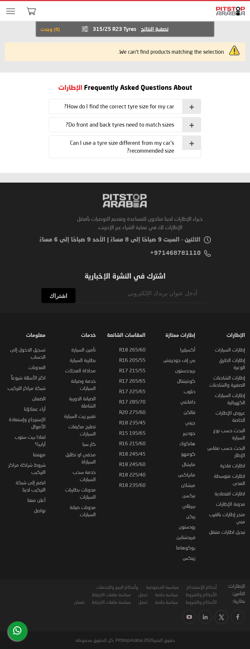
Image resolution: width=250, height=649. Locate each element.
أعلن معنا (36, 500)
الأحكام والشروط (201, 594)
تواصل (40, 510)
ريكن (190, 516)
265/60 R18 (132, 349)
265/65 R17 (132, 381)
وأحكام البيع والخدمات (117, 587)
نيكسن (188, 495)
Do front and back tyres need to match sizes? (120, 124)
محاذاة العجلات (80, 370)
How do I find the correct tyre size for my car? (119, 106)
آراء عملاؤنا (35, 409)
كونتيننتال (186, 381)
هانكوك (187, 443)
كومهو (188, 454)
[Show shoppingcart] (31, 11)
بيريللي (188, 506)
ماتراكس (186, 474)
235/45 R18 (132, 422)
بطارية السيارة (83, 360)
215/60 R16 (132, 443)
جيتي (190, 422)
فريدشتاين (185, 537)
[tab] (125, 106)
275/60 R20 (132, 412)
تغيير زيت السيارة (80, 416)
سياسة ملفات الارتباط (111, 594)
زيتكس (189, 558)
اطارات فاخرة (232, 465)
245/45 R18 (132, 454)
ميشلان (188, 485)
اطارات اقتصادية (230, 493)
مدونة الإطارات (230, 504)
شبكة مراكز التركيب (26, 388)
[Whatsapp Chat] (17, 630)
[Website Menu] (10, 11)
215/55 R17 (132, 370)
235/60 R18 (132, 485)
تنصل (142, 594)
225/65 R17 (132, 391)
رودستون (187, 527)
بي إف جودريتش (179, 360)
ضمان (79, 602)
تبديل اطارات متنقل (227, 532)
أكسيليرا (187, 349)
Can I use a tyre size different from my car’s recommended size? (122, 146)
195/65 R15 (132, 433)
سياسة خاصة (166, 594)
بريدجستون (185, 370)
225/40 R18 (132, 474)
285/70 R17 (132, 402)
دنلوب (189, 391)
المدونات (37, 367)
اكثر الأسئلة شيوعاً (28, 377)
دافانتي (187, 402)
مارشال (188, 464)
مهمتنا (39, 454)
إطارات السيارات (230, 349)
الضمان (39, 398)
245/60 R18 (132, 464)
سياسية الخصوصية (162, 587)
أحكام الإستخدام (202, 587)
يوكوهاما (185, 547)
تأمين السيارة (83, 349)
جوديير (189, 433)
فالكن (189, 412)
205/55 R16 (132, 360)
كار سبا (89, 444)
